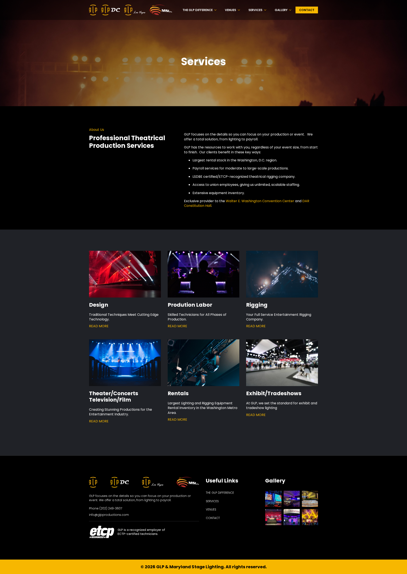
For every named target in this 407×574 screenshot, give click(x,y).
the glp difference (220, 493)
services (212, 501)
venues (211, 510)
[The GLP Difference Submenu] (217, 10)
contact (213, 518)
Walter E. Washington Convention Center (260, 201)
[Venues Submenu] (240, 10)
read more (99, 326)
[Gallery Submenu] (291, 10)
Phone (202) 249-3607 (105, 508)
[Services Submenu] (266, 10)
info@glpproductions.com (109, 515)
